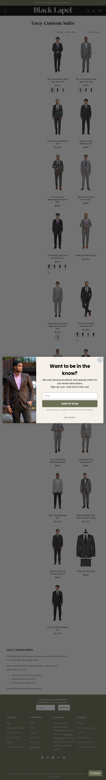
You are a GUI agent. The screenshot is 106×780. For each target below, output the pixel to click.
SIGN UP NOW (69, 403)
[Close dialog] (100, 360)
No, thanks (70, 417)
